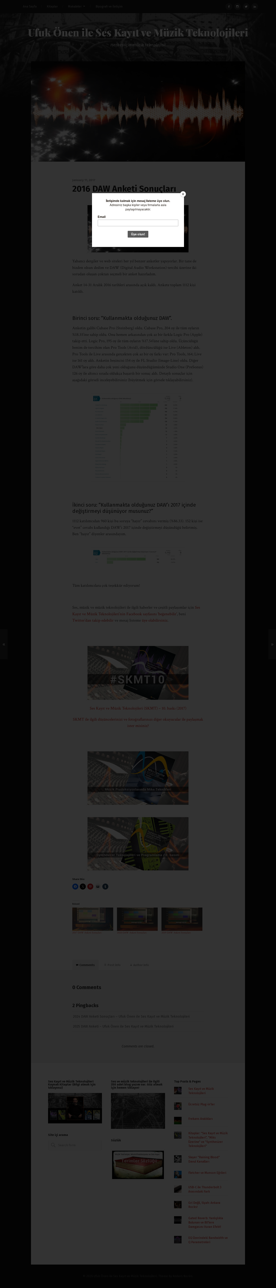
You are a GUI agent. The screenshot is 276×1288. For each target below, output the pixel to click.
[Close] (183, 194)
